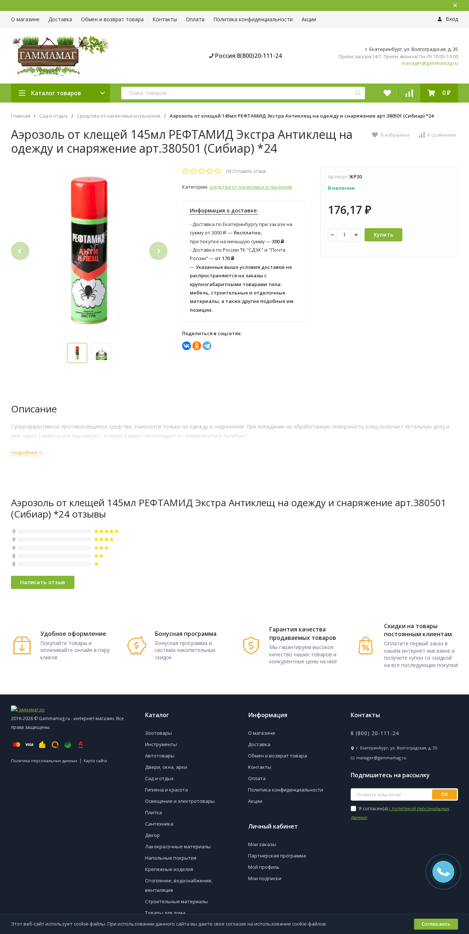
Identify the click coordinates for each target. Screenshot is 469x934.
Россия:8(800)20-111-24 (248, 56)
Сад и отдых (53, 116)
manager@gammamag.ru (430, 63)
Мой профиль (264, 867)
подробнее (24, 452)
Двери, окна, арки (166, 767)
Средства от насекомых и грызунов (118, 116)
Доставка (60, 19)
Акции (309, 19)
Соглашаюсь (436, 924)
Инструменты (161, 744)
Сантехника (159, 823)
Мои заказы (262, 844)
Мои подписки (264, 878)
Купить (384, 234)
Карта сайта (95, 760)
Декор (152, 835)
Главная (20, 116)
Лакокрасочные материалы (178, 846)
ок (444, 794)
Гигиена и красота (166, 789)
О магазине (25, 19)
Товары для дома (165, 912)
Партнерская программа (277, 855)
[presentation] (20, 251)
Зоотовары (158, 733)
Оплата (195, 19)
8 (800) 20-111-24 (375, 733)
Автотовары (159, 755)
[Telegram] (207, 345)
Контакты (164, 19)
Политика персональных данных (44, 760)
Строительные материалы (176, 901)
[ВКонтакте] (186, 345)
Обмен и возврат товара (112, 19)
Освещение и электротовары (180, 801)
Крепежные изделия (169, 869)
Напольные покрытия (170, 858)
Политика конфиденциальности (253, 19)
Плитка (153, 812)
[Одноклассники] (196, 345)
